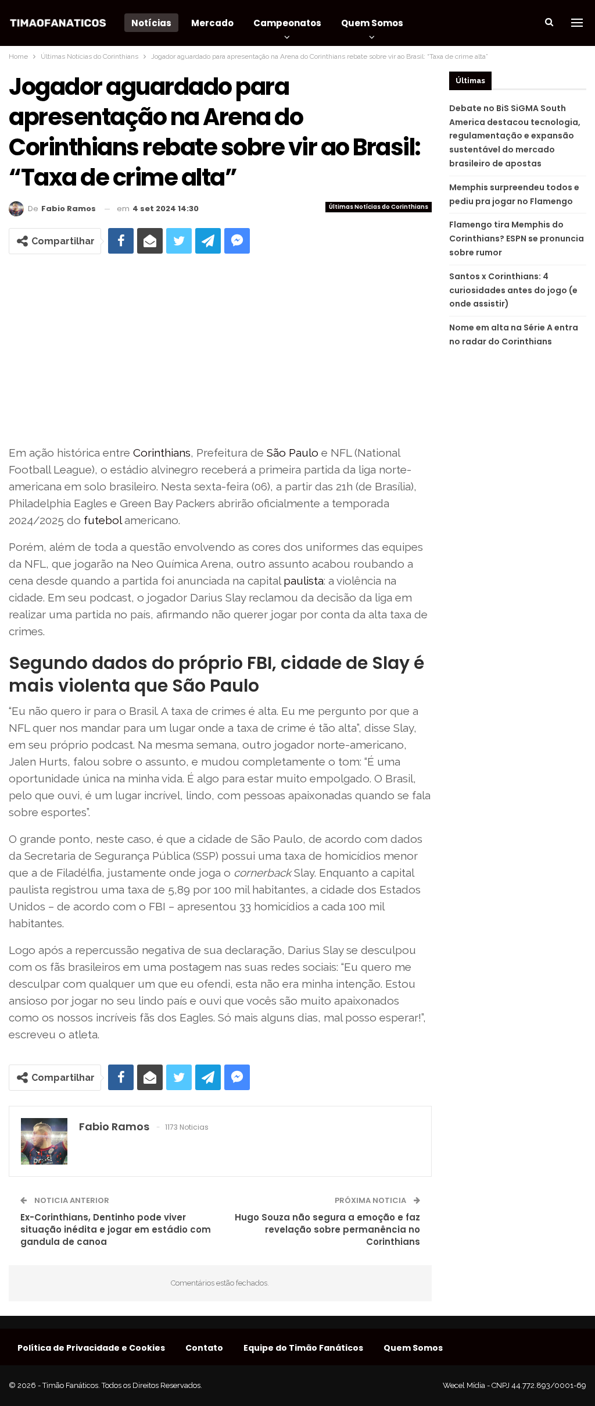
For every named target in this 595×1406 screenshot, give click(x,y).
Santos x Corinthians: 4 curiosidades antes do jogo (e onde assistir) (513, 290)
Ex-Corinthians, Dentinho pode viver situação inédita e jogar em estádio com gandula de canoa (115, 1229)
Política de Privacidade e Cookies (91, 1348)
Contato (204, 1348)
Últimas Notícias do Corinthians (378, 206)
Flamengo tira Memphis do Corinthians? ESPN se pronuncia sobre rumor (516, 238)
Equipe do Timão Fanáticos (303, 1348)
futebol (102, 520)
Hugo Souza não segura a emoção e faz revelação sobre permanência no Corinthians (327, 1229)
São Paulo (292, 452)
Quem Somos (372, 23)
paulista (304, 580)
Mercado (212, 23)
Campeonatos (287, 23)
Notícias (151, 23)
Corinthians (162, 452)
